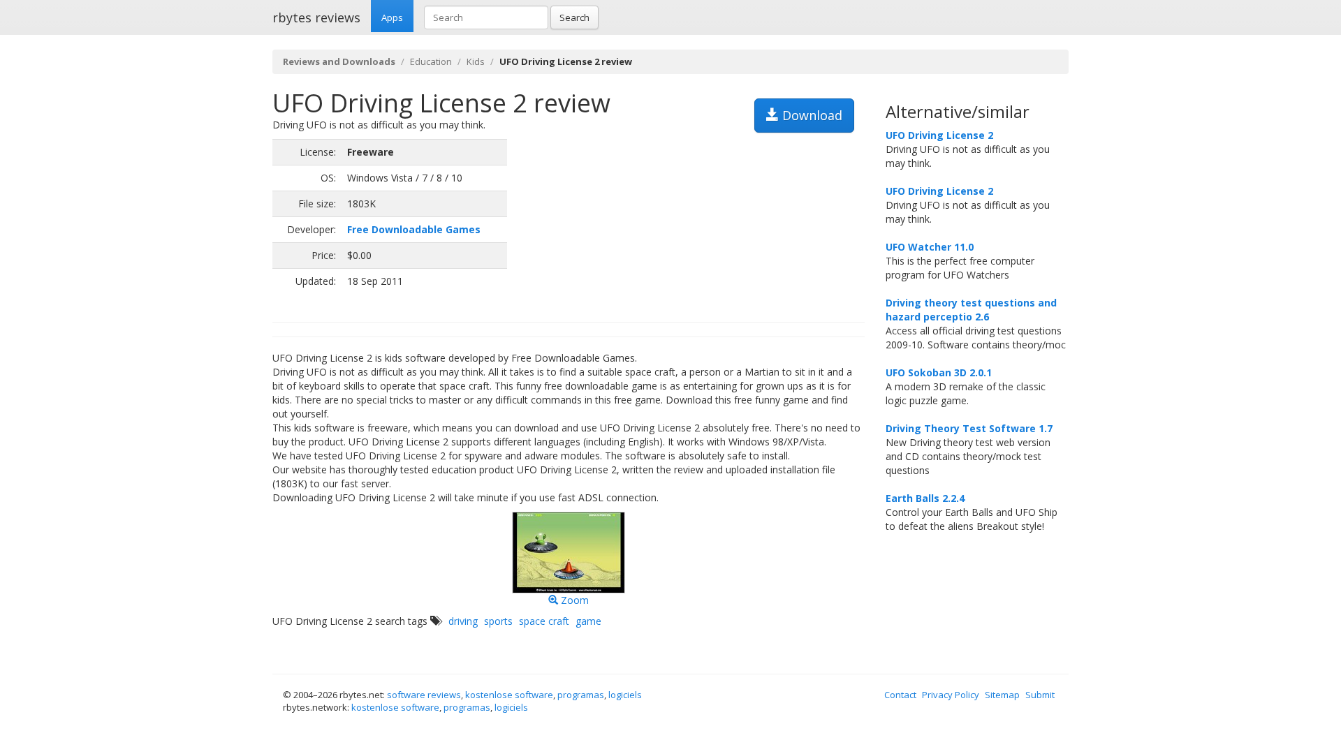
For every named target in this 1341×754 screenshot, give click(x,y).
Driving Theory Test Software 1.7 (969, 428)
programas (580, 694)
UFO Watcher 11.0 (930, 246)
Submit (1040, 694)
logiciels (625, 694)
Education (431, 61)
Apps (392, 17)
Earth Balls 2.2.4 (925, 498)
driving (463, 621)
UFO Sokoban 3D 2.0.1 (939, 372)
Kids (476, 61)
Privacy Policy (950, 694)
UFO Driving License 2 (939, 135)
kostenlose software (509, 694)
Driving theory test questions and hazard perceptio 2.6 (971, 309)
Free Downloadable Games (414, 229)
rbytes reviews (316, 17)
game (588, 621)
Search (574, 17)
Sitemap (1002, 694)
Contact (900, 694)
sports (498, 621)
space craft (544, 621)
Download (810, 115)
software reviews (424, 694)
